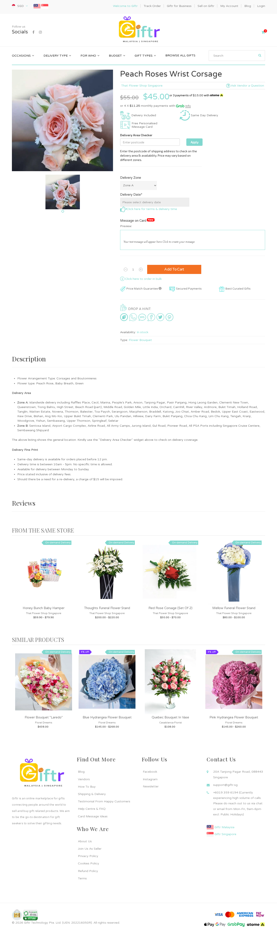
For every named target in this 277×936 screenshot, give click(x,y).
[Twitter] (160, 317)
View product (44, 577)
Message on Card (136, 220)
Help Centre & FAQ (92, 809)
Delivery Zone (130, 178)
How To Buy (87, 786)
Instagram (150, 779)
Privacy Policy (88, 856)
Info (188, 106)
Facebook (150, 772)
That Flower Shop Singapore (142, 85)
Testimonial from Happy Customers (104, 801)
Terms (82, 878)
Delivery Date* (131, 195)
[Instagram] (40, 32)
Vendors (84, 779)
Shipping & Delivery (92, 794)
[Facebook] (33, 32)
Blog (81, 772)
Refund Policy (88, 871)
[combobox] (237, 56)
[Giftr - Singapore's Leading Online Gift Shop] (138, 30)
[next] (260, 586)
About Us (85, 841)
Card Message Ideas (93, 816)
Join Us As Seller (89, 849)
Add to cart (174, 269)
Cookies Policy (88, 863)
